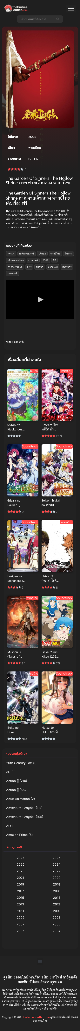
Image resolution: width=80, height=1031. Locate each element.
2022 (56, 871)
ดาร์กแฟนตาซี (26, 253)
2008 (45, 260)
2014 (56, 898)
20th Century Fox (19, 763)
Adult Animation (18, 799)
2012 (56, 904)
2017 (20, 891)
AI (7, 826)
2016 (56, 891)
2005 (20, 931)
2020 (56, 878)
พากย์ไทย (55, 253)
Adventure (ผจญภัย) (20, 808)
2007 (20, 924)
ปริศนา (42, 253)
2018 (56, 884)
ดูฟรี (29, 266)
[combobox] (35, 19)
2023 (20, 871)
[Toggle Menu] (71, 9)
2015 (20, 898)
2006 (56, 924)
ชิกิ (54, 260)
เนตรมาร (66, 266)
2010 (56, 911)
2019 (20, 884)
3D (8, 772)
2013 (20, 904)
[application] (40, 299)
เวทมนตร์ (33, 260)
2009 (20, 917)
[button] (40, 299)
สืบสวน (68, 253)
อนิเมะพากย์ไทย (16, 260)
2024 (56, 864)
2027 (20, 858)
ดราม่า (11, 253)
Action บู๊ (12, 781)
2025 (20, 864)
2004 (56, 931)
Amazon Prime (17, 835)
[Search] (58, 19)
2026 (56, 858)
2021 (20, 878)
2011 (20, 911)
